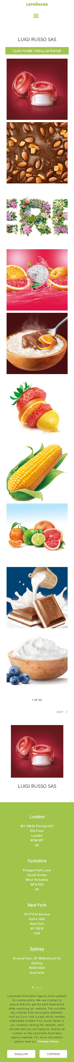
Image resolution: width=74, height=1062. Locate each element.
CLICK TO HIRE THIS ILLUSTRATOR (37, 51)
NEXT (63, 712)
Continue (53, 1054)
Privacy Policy (48, 1041)
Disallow (21, 1054)
